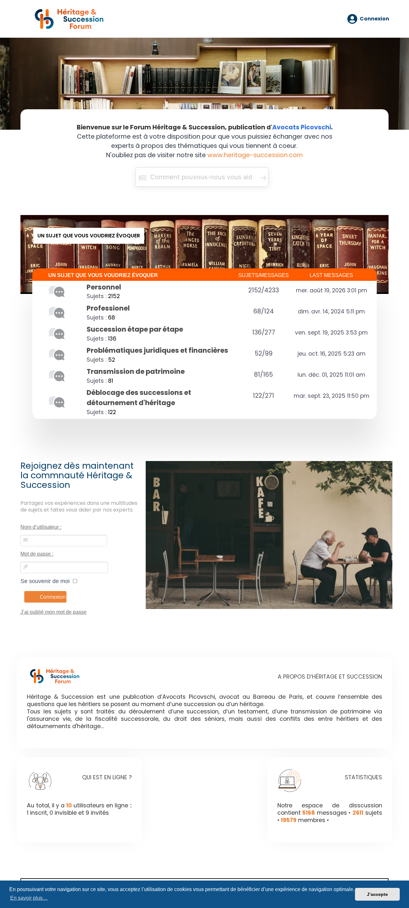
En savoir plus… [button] (29, 898)
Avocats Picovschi (301, 127)
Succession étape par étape (135, 329)
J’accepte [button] (377, 894)
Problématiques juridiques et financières (157, 350)
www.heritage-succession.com (255, 155)
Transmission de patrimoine (136, 371)
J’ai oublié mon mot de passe (53, 612)
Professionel (108, 308)
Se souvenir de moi (46, 581)
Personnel (104, 287)
